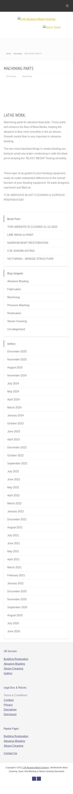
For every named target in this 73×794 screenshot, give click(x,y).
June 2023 (13, 431)
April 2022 (13, 495)
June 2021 (13, 543)
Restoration (14, 313)
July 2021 (13, 535)
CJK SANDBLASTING (21, 250)
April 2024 (13, 399)
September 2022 (17, 463)
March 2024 (14, 407)
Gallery (8, 673)
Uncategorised (16, 329)
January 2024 (15, 415)
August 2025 (15, 367)
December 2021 (17, 519)
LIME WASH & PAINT (20, 234)
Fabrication (14, 289)
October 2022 (15, 455)
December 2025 (17, 351)
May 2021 (13, 551)
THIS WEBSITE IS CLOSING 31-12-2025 (32, 226)
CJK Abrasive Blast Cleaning (35, 767)
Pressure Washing (18, 305)
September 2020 (17, 607)
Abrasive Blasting (18, 281)
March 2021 (14, 567)
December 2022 (17, 447)
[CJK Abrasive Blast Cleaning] (36, 19)
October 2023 (15, 423)
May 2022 (13, 487)
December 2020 (17, 591)
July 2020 (13, 623)
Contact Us (10, 753)
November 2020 (17, 599)
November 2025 (17, 359)
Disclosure (10, 714)
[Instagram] (39, 779)
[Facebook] (34, 779)
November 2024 (17, 375)
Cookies (9, 700)
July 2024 (13, 383)
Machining (27, 76)
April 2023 (13, 439)
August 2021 (15, 527)
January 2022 (15, 511)
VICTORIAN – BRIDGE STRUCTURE (30, 258)
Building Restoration (16, 659)
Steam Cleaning (17, 321)
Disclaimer (10, 709)
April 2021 (13, 559)
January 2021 (15, 583)
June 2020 (13, 631)
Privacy (8, 704)
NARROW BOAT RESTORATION (27, 242)
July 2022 (13, 471)
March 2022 (14, 503)
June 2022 (13, 479)
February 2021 (16, 575)
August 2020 (15, 615)
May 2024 (13, 391)
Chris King (11, 76)
